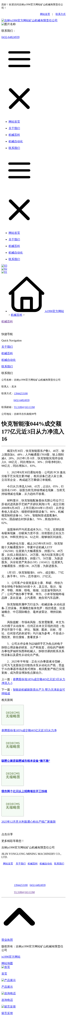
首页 (4, 973)
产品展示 (7, 986)
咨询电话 (7, 999)
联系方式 (61, 14)
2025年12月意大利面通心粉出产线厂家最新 (28, 821)
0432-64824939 (10, 37)
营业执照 (7, 939)
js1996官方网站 (54, 311)
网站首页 (45, 14)
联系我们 (7, 366)
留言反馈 (7, 1013)
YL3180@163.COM (24, 892)
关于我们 (7, 346)
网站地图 (7, 963)
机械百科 (16, 314)
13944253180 (21, 393)
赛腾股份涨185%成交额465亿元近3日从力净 (29, 730)
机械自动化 (8, 359)
